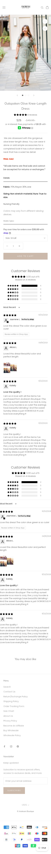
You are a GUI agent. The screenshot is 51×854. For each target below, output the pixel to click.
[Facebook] (4, 746)
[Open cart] (47, 7)
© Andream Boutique (25, 811)
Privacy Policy (10, 720)
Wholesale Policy (12, 735)
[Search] (42, 7)
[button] (20, 114)
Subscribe (14, 790)
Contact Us (9, 691)
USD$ (24, 805)
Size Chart (8, 711)
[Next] (33, 95)
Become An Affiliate (13, 725)
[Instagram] (11, 746)
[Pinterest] (18, 746)
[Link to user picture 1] (10, 367)
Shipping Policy (11, 701)
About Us (8, 715)
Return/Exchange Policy (15, 696)
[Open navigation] (4, 7)
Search (7, 686)
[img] (9, 315)
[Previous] (17, 95)
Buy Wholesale (11, 730)
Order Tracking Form (13, 706)
